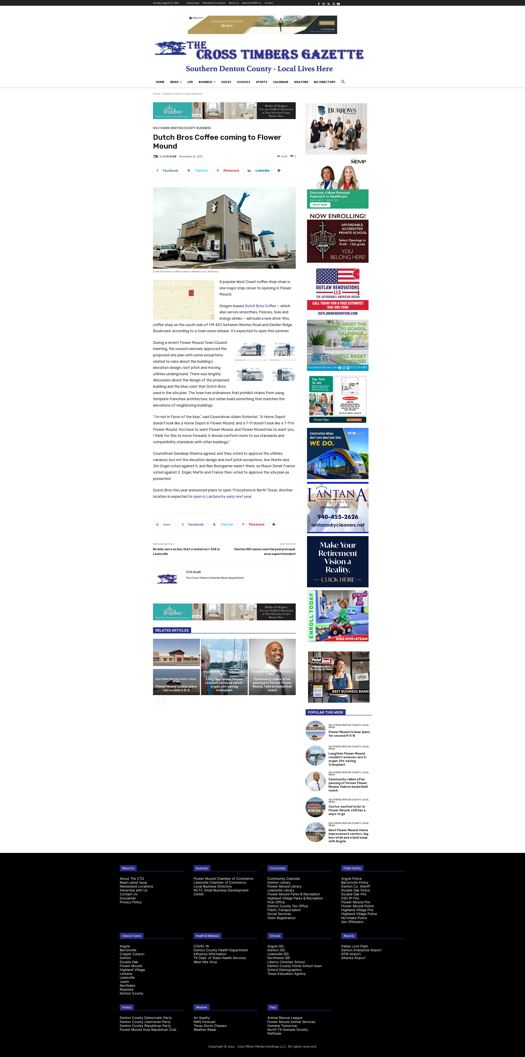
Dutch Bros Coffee (260, 306)
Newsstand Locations (136, 886)
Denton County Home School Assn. (294, 966)
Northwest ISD (278, 958)
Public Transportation (284, 910)
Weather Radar (205, 1029)
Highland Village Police (359, 914)
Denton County (131, 993)
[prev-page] (155, 702)
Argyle (125, 946)
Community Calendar (283, 878)
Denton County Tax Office (287, 906)
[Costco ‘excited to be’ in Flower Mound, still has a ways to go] (315, 807)
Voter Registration (281, 918)
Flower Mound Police (357, 906)
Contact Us (128, 894)
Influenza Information (210, 954)
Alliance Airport (353, 958)
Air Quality (202, 1018)
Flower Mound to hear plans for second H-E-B (176, 688)
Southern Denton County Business (182, 93)
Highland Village (132, 970)
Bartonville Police (354, 882)
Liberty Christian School (286, 962)
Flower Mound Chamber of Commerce (223, 878)
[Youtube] (338, 2)
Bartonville (128, 950)
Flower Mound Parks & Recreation (293, 894)
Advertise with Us (133, 890)
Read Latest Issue (133, 882)
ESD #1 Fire (350, 898)
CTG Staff (169, 156)
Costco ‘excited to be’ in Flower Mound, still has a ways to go (347, 810)
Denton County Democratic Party (146, 1018)
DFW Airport (351, 954)
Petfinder (274, 1033)
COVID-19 (201, 946)
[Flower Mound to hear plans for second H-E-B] (176, 667)
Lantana (126, 974)
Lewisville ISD (278, 954)
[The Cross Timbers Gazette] (262, 55)
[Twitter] (333, 2)
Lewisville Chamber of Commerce (220, 882)
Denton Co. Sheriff (355, 886)
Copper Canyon (132, 954)
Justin (124, 982)
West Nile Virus (205, 962)
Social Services (279, 914)
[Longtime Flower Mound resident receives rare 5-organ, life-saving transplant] (224, 667)
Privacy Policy (131, 902)
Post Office (276, 902)
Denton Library (279, 882)
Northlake (127, 985)
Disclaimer (128, 898)
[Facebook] (318, 2)
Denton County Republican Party (145, 1026)
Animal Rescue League (284, 1018)
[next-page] (162, 702)
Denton (125, 958)
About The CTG (132, 878)
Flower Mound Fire (355, 902)
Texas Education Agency (286, 974)
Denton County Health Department (221, 950)
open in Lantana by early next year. (222, 496)
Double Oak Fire (353, 894)
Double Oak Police (355, 890)
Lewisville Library (280, 890)
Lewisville (127, 977)
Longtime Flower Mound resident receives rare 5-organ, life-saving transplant (224, 684)
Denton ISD (276, 950)
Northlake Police (354, 918)
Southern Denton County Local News (175, 680)
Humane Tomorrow (282, 1026)
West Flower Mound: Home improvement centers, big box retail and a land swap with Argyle (348, 835)
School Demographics (284, 970)
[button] (343, 82)
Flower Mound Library (284, 886)
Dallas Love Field (354, 946)
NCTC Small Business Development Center (221, 892)
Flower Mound (131, 966)
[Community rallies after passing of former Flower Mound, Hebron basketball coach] (272, 667)
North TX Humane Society (287, 1029)
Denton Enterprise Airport (361, 950)
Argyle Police (351, 878)
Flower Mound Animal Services (291, 1022)
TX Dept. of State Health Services (220, 958)
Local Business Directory (213, 886)
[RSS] (328, 2)
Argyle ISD (275, 946)
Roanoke (126, 989)
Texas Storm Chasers (210, 1026)
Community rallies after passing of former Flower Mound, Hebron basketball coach (272, 684)
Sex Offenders (352, 922)
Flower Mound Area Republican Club (148, 1029)
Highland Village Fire (357, 910)
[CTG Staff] (156, 156)
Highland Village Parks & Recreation (295, 898)
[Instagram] (323, 2)
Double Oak (129, 962)
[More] (279, 170)
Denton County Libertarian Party (145, 1022)
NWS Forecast (205, 1022)
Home (156, 93)
